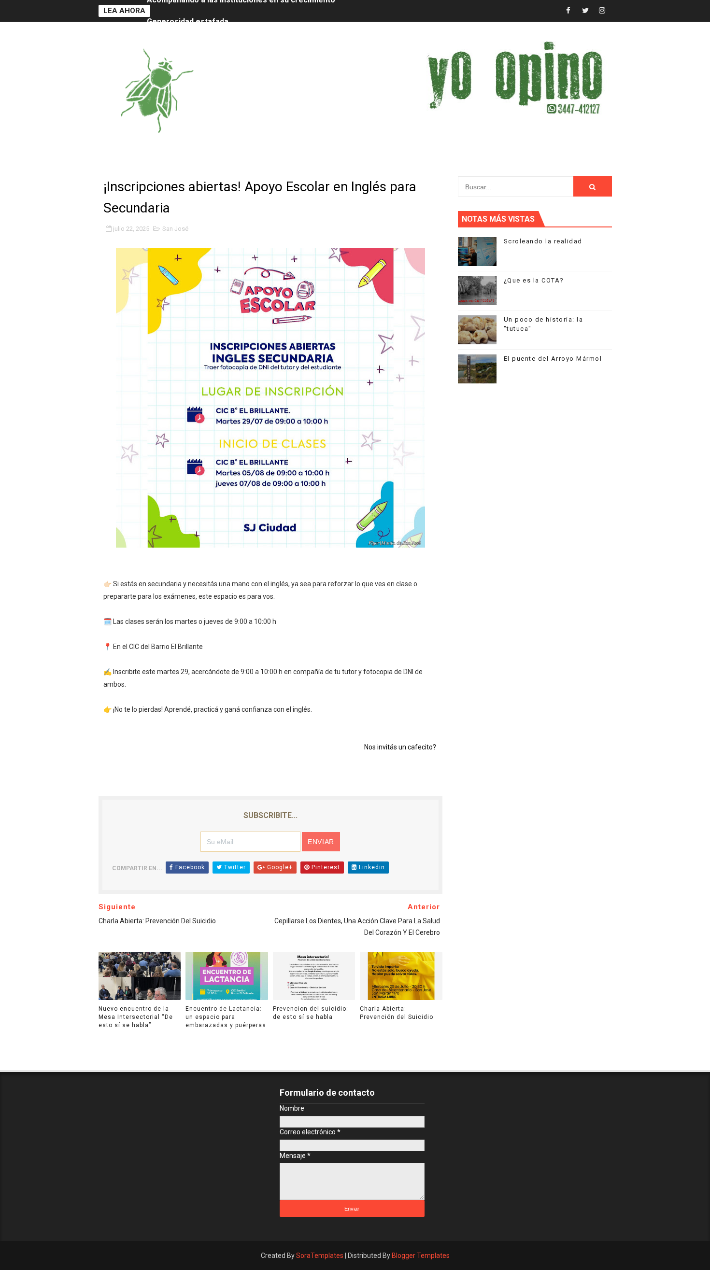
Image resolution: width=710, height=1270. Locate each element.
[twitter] (585, 11)
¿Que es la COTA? (534, 280)
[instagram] (602, 11)
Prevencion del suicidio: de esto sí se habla (310, 1012)
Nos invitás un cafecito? (400, 747)
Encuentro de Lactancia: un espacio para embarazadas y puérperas (225, 1017)
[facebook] (568, 11)
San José (175, 228)
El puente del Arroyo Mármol (553, 358)
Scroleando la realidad (543, 241)
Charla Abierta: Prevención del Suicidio (396, 1012)
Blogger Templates (421, 1255)
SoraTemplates (319, 1255)
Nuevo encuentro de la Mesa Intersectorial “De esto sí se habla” (136, 1017)
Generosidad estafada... (190, 10)
